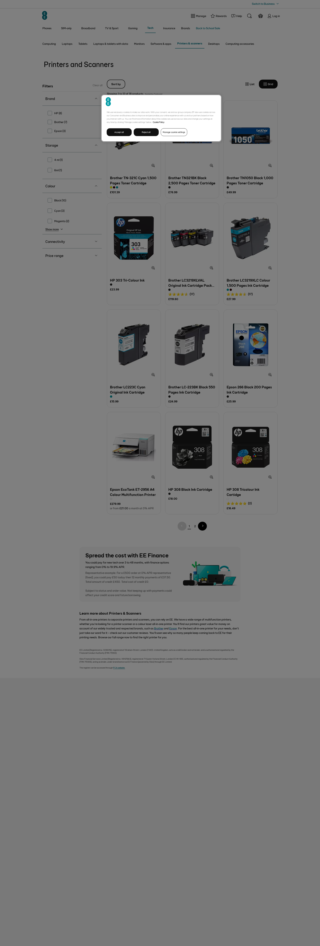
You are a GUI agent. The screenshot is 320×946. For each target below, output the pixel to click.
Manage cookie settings (174, 132)
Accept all (119, 132)
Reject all (146, 132)
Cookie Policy (158, 122)
